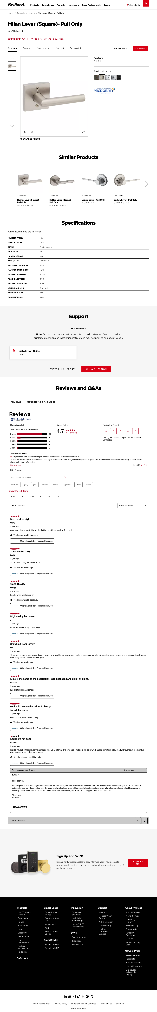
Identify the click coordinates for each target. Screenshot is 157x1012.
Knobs (21, 922)
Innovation (73, 5)
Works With (50, 924)
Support (107, 5)
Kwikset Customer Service (103, 931)
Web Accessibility (41, 1004)
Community (131, 929)
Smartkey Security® (76, 913)
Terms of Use (106, 1004)
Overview (12, 48)
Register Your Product (105, 917)
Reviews (16, 402)
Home (10, 13)
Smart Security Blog (133, 943)
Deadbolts (23, 918)
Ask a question (56, 39)
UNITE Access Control (24, 913)
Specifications (43, 48)
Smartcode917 (52, 948)
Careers (129, 939)
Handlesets (23, 925)
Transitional (77, 944)
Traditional (77, 941)
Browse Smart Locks (51, 932)
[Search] (146, 3)
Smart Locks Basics (51, 913)
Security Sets (24, 936)
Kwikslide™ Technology (77, 919)
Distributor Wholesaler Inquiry (131, 972)
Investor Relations (130, 934)
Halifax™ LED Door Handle (78, 925)
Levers (32, 13)
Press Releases (133, 955)
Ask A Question (96, 369)
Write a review (38, 39)
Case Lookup (105, 925)
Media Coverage (134, 966)
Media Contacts (133, 962)
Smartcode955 (52, 944)
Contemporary (79, 937)
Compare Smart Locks (52, 919)
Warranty (103, 912)
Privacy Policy (60, 1004)
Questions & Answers (41, 402)
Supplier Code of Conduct (83, 1004)
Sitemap (120, 1004)
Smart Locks (48, 5)
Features (27, 48)
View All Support (62, 369)
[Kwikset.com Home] (16, 4)
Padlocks (61, 5)
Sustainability (132, 925)
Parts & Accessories (23, 947)
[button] (140, 48)
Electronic (22, 933)
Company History (130, 920)
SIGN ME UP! (138, 863)
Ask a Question (106, 922)
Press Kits (130, 959)
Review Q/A (75, 48)
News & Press (132, 916)
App (47, 928)
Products (34, 5)
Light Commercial (24, 941)
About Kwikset (133, 912)
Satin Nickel (102, 71)
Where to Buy (135, 5)
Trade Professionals (91, 5)
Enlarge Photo (31, 139)
